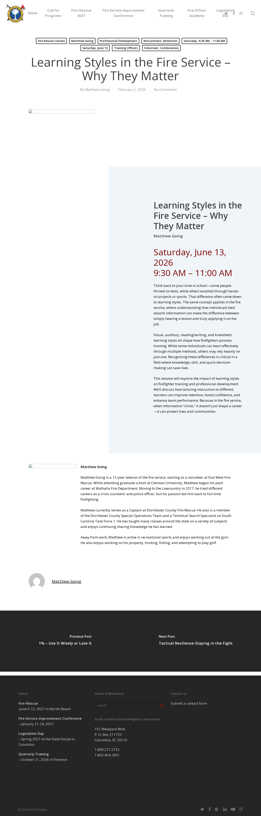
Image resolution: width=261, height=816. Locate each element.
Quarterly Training (33, 754)
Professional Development (118, 41)
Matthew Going (82, 41)
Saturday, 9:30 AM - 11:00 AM (204, 41)
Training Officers (126, 48)
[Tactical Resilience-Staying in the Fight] (195, 641)
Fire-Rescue (28, 703)
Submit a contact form (189, 703)
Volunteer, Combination (161, 48)
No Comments (165, 89)
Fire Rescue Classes (51, 41)
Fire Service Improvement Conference (50, 718)
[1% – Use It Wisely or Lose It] (65, 641)
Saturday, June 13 (95, 48)
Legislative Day (31, 733)
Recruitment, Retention (160, 41)
